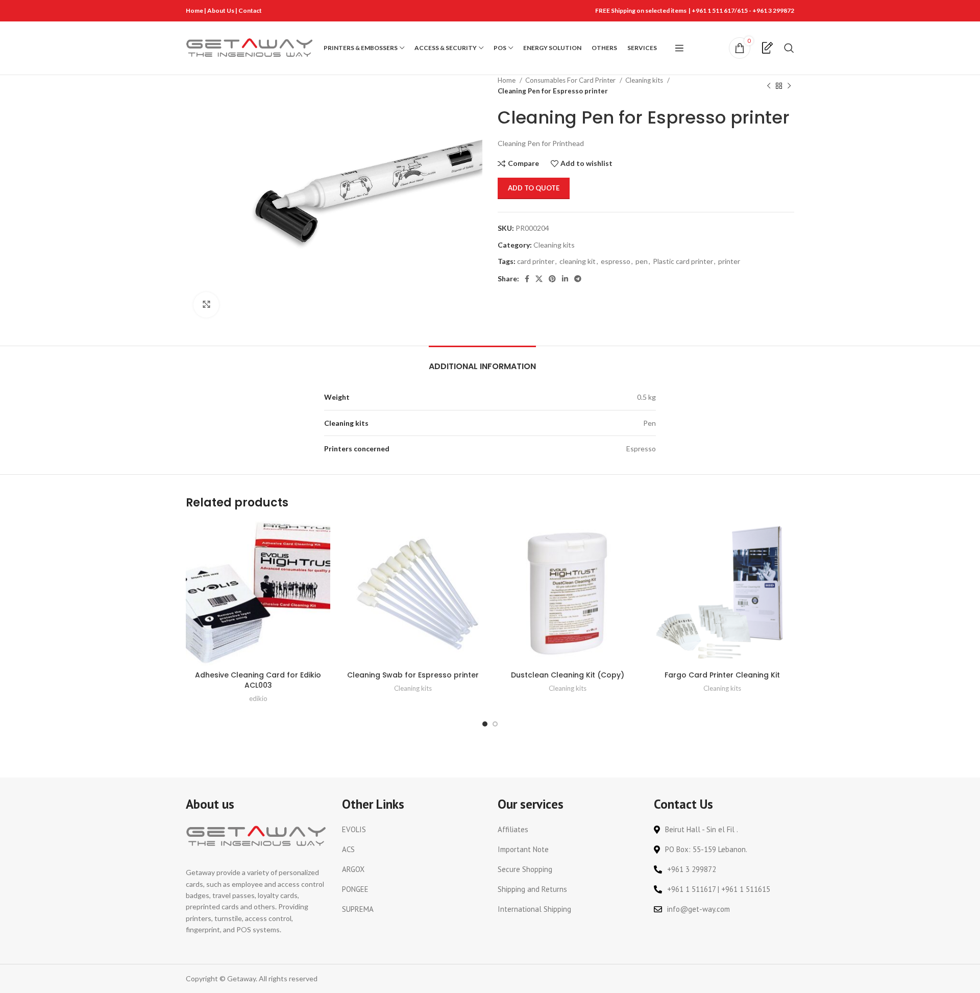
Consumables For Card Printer (571, 80)
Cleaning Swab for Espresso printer (413, 675)
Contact (250, 10)
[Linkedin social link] (565, 278)
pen (641, 261)
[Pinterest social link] (552, 278)
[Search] (789, 48)
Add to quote (533, 188)
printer (729, 261)
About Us (221, 10)
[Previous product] (769, 86)
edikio (258, 698)
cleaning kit (577, 261)
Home (194, 10)
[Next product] (789, 86)
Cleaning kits (645, 80)
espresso (615, 261)
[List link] (412, 830)
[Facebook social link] (527, 278)
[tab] (482, 361)
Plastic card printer (683, 261)
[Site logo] (249, 47)
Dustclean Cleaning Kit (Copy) (567, 675)
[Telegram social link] (577, 278)
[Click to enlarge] (206, 305)
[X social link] (539, 278)
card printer (535, 261)
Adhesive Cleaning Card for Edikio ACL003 (258, 680)
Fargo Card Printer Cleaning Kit (722, 675)
